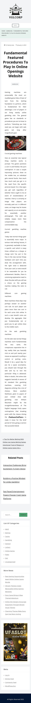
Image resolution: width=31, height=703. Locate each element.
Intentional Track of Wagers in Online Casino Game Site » (13, 446)
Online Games (10, 551)
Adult (7, 529)
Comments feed (10, 682)
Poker (7, 555)
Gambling (15, 84)
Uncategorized (10, 562)
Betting (7, 533)
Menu (15, 25)
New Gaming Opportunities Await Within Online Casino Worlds (14, 579)
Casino (7, 536)
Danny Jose (10, 45)
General (7, 544)
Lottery (7, 547)
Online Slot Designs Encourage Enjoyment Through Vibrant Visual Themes (15, 605)
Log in (7, 675)
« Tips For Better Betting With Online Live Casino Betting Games (14, 440)
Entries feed (9, 679)
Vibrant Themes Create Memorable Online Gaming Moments (14, 589)
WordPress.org (10, 686)
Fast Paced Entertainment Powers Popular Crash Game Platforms (14, 495)
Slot (6, 558)
